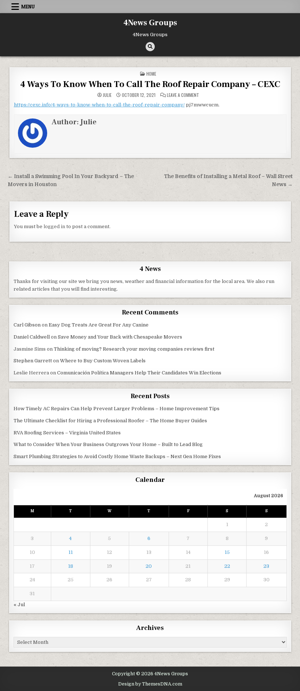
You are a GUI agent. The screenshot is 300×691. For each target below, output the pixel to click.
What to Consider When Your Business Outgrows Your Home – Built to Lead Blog (108, 444)
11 (70, 552)
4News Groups (150, 23)
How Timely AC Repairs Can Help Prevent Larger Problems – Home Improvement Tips (117, 408)
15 (227, 552)
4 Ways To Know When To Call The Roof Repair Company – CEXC (150, 84)
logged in (54, 226)
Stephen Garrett (33, 360)
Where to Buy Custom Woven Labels (103, 360)
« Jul (19, 604)
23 (266, 566)
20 (149, 566)
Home (151, 74)
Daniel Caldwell (32, 337)
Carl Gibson (27, 325)
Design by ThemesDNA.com (150, 684)
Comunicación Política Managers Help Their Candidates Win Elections (139, 372)
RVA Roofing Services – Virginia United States (67, 432)
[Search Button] (150, 46)
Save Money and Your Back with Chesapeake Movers (120, 337)
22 (227, 566)
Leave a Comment (183, 95)
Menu (28, 7)
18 (70, 566)
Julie (107, 95)
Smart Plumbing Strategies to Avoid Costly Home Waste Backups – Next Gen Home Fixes (117, 456)
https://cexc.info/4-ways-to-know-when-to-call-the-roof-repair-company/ (99, 104)
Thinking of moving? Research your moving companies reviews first (134, 349)
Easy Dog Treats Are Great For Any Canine (99, 325)
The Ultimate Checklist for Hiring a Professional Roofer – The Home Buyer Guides (110, 420)
